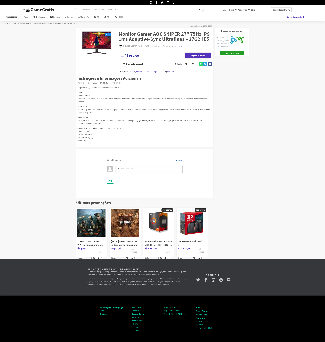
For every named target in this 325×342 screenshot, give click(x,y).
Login (179, 160)
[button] (201, 64)
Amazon (13, 23)
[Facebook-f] (205, 280)
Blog (253, 10)
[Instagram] (213, 280)
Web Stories (201, 314)
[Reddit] (221, 280)
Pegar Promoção (198, 55)
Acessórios (242, 10)
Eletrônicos (141, 71)
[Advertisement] (231, 96)
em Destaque (152, 71)
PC (160, 71)
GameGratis (42, 10)
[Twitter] (198, 280)
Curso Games (202, 311)
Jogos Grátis (228, 10)
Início (6, 23)
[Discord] (228, 280)
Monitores (171, 71)
